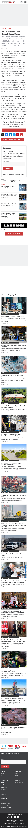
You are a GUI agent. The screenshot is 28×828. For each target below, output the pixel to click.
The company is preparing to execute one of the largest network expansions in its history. (13, 674)
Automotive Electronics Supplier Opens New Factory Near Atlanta (9, 215)
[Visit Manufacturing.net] (10, 748)
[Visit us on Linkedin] (18, 817)
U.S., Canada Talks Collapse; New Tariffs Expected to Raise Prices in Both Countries (13, 640)
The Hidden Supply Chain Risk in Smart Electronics (9, 204)
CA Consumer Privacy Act (11, 823)
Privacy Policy (9, 822)
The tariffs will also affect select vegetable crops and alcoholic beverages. (12, 529)
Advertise (20, 820)
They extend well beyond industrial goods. (12, 557)
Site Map (22, 823)
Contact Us (14, 820)
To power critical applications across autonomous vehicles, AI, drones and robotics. (13, 703)
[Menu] (25, 2)
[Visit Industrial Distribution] (3, 748)
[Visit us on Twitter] (12, 817)
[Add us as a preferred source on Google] (21, 134)
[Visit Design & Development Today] (3, 746)
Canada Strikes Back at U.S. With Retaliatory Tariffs (13, 554)
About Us (7, 820)
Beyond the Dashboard (7, 186)
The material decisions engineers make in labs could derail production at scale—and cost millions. (13, 380)
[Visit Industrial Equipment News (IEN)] (17, 746)
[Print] (2, 134)
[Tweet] (14, 134)
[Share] (6, 134)
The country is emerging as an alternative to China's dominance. (12, 731)
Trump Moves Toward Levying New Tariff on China (13, 495)
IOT (3, 372)
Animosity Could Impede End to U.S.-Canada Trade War (9, 195)
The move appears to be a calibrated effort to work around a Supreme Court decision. (13, 499)
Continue (8, 168)
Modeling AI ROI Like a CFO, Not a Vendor (12, 316)
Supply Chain (6, 28)
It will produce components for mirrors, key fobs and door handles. (13, 410)
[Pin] (17, 134)
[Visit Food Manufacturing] (10, 746)
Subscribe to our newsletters (14, 130)
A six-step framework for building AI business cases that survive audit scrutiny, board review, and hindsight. (13, 320)
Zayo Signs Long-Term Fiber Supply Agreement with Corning (11, 670)
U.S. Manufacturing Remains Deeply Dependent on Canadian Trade (11, 435)
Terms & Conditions (19, 822)
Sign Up (5, 766)
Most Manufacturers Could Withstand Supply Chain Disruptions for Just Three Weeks (13, 581)
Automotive (5, 403)
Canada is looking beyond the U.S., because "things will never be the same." (12, 615)
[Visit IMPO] (24, 746)
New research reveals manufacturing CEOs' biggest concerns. (12, 585)
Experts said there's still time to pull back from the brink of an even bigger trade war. (13, 349)
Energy (4, 724)
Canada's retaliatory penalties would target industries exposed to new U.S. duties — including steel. (12, 645)
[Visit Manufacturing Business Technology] (17, 748)
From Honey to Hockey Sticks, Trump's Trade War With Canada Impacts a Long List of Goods (13, 525)
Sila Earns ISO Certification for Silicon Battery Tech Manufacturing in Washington (13, 699)
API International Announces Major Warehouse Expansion (11, 463)
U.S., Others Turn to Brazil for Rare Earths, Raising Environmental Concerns (13, 728)
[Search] (21, 2)
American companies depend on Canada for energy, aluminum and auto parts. (12, 438)
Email (2, 759)
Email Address (7, 161)
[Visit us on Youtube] (15, 817)
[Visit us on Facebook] (8, 817)
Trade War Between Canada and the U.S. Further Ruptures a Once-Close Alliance (12, 611)
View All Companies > (14, 234)
